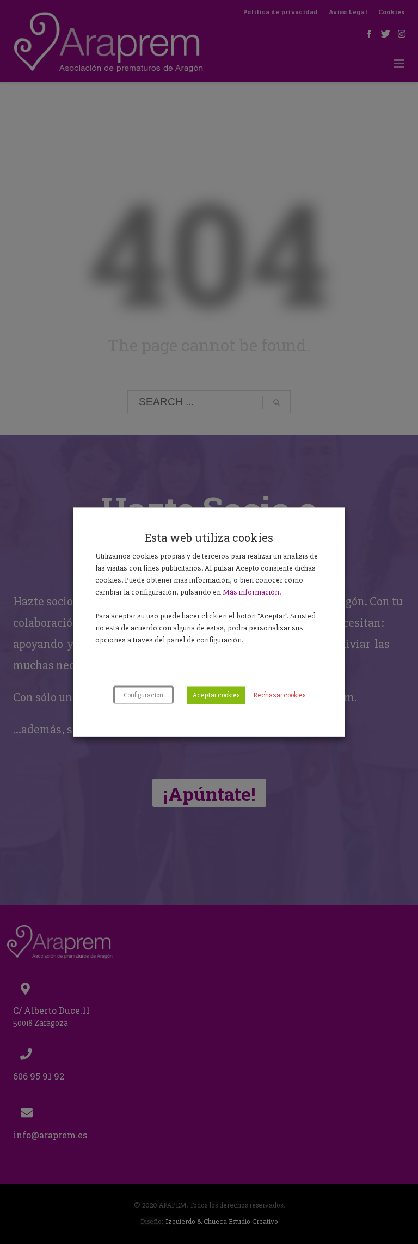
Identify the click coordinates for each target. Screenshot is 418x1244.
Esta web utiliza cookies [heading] (209, 537)
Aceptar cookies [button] (216, 694)
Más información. (252, 591)
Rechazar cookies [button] (279, 694)
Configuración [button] (143, 694)
